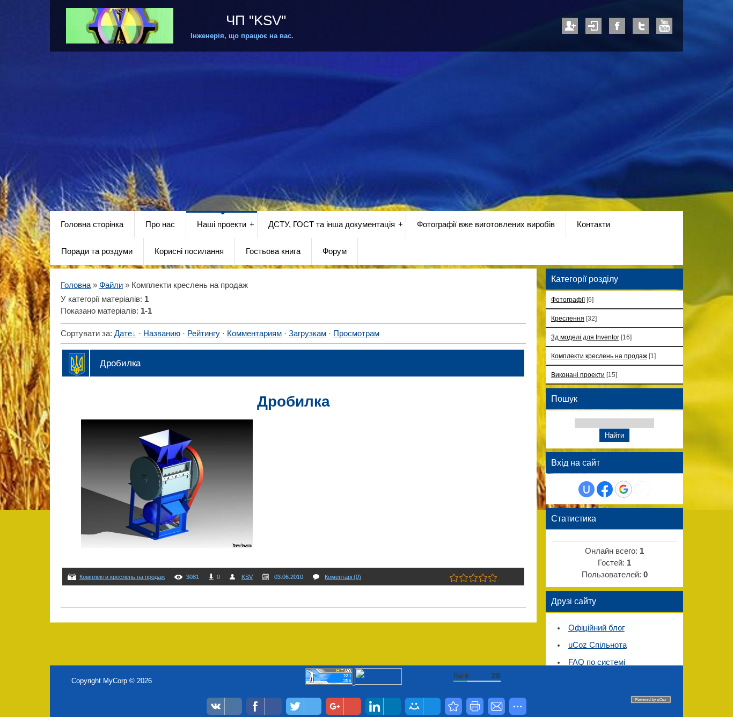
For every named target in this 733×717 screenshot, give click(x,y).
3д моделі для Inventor (585, 337)
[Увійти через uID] (586, 489)
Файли (111, 285)
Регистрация (570, 26)
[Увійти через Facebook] (605, 489)
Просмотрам (356, 333)
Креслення (567, 318)
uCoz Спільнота (597, 645)
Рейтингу (203, 333)
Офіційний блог (596, 628)
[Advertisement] (366, 132)
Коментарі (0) (343, 577)
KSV (247, 577)
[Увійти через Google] (623, 489)
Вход (593, 26)
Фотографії (568, 299)
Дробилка (120, 363)
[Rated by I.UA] (378, 682)
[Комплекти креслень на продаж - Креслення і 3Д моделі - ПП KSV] (453, 706)
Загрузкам (307, 333)
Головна (76, 285)
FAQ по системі (596, 662)
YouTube (664, 26)
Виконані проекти (578, 374)
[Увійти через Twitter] (642, 489)
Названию (161, 333)
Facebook (617, 26)
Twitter (641, 26)
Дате (123, 333)
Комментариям (254, 333)
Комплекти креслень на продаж (122, 577)
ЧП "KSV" (254, 20)
